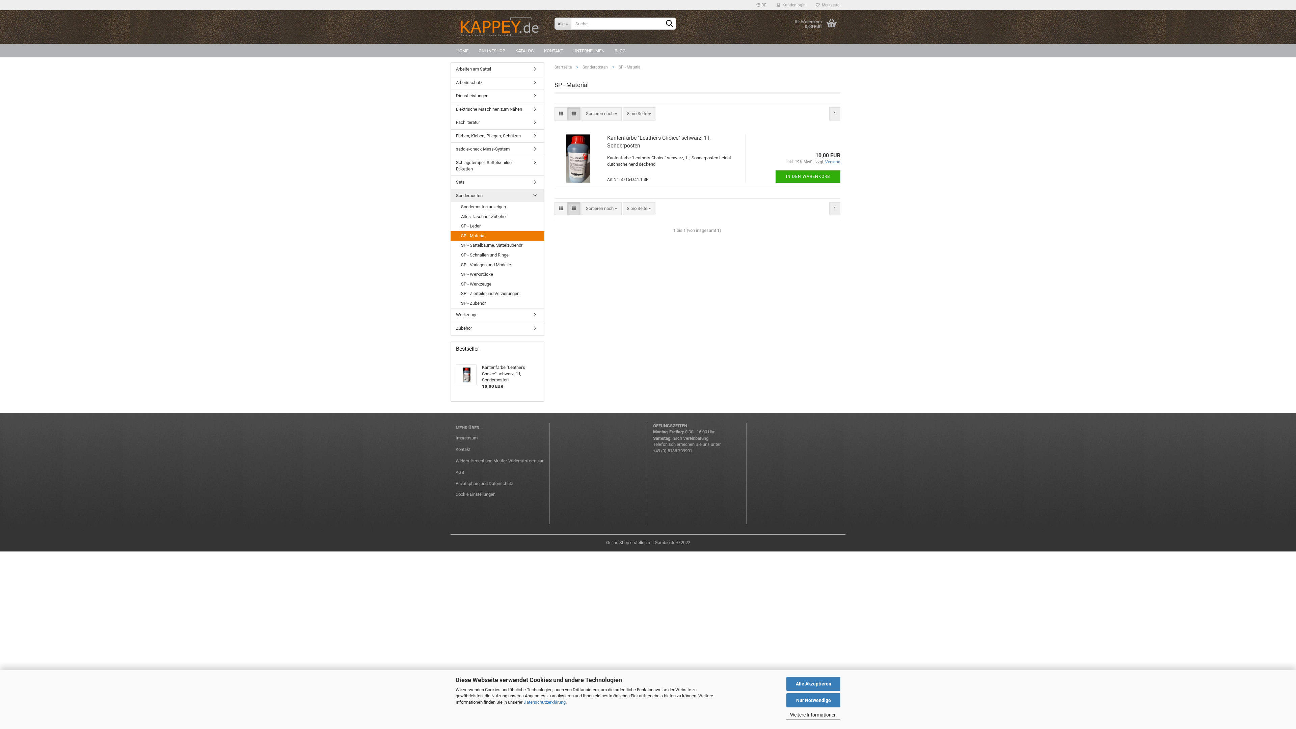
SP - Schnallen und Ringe (485, 255)
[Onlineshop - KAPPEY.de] (500, 27)
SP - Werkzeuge (476, 284)
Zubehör (464, 328)
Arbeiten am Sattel (473, 69)
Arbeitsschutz (469, 82)
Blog (620, 50)
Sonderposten (469, 195)
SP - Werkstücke (477, 274)
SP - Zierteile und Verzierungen (490, 293)
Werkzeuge (467, 314)
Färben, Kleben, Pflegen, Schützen (488, 135)
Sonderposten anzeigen (483, 206)
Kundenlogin (793, 5)
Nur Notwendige (813, 700)
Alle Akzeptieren (813, 683)
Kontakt (553, 50)
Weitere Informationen (813, 715)
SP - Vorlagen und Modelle (486, 264)
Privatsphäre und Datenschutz (484, 483)
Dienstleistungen (472, 95)
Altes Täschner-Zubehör (484, 216)
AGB (460, 472)
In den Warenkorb (808, 176)
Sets (460, 182)
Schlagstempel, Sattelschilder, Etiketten (485, 165)
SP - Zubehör (473, 303)
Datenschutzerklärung (544, 702)
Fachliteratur (468, 122)
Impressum (467, 437)
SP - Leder (471, 225)
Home (462, 50)
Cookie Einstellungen (475, 494)
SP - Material (473, 235)
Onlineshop (492, 50)
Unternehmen (588, 50)
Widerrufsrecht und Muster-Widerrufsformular (499, 460)
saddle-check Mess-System (483, 149)
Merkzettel (830, 5)
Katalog (524, 50)
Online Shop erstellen (626, 542)
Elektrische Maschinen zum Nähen (489, 109)
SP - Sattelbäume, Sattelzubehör (491, 245)
